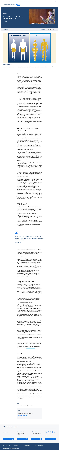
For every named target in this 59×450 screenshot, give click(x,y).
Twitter (35, 343)
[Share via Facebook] (48, 29)
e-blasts (19, 343)
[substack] (55, 432)
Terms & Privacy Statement (6, 445)
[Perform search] (55, 1)
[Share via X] (47, 29)
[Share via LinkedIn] (50, 29)
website (18, 344)
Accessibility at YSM (27, 443)
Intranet (4, 443)
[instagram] (50, 432)
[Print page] (55, 29)
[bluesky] (46, 432)
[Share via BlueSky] (52, 29)
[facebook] (48, 432)
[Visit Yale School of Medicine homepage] (10, 427)
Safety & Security (48, 443)
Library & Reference (27, 445)
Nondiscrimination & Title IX (39, 443)
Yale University (15, 445)
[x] (46, 435)
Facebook (30, 343)
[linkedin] (53, 432)
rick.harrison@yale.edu (30, 347)
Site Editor (14, 443)
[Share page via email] (53, 29)
